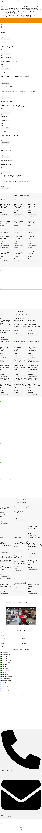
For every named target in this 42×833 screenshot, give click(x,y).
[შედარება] (15, 509)
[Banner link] (21, 412)
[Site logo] (21, 1)
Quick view (3, 510)
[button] (18, 520)
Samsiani (23, 821)
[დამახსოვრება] (6, 510)
